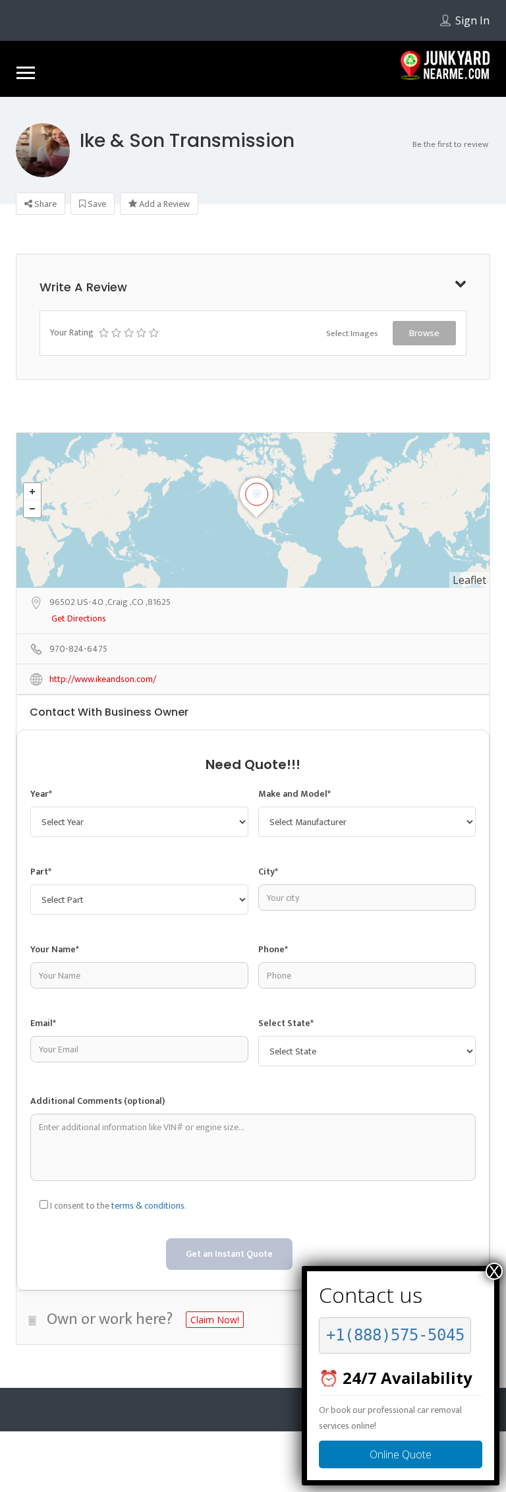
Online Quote (401, 1454)
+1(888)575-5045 (395, 1335)
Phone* (273, 949)
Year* (41, 793)
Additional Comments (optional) (97, 1100)
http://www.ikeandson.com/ (102, 680)
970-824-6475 (78, 649)
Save (96, 204)
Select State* (286, 1023)
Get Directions (78, 619)
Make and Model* (294, 793)
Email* (43, 1023)
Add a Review (163, 204)
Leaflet (469, 580)
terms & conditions (147, 1205)
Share (44, 204)
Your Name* (54, 949)
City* (268, 871)
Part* (40, 871)
